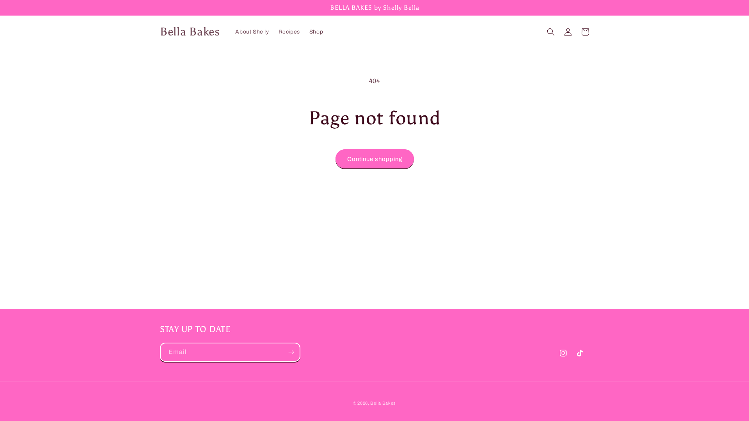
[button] (550, 32)
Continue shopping (374, 159)
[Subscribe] (291, 352)
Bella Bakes (383, 403)
